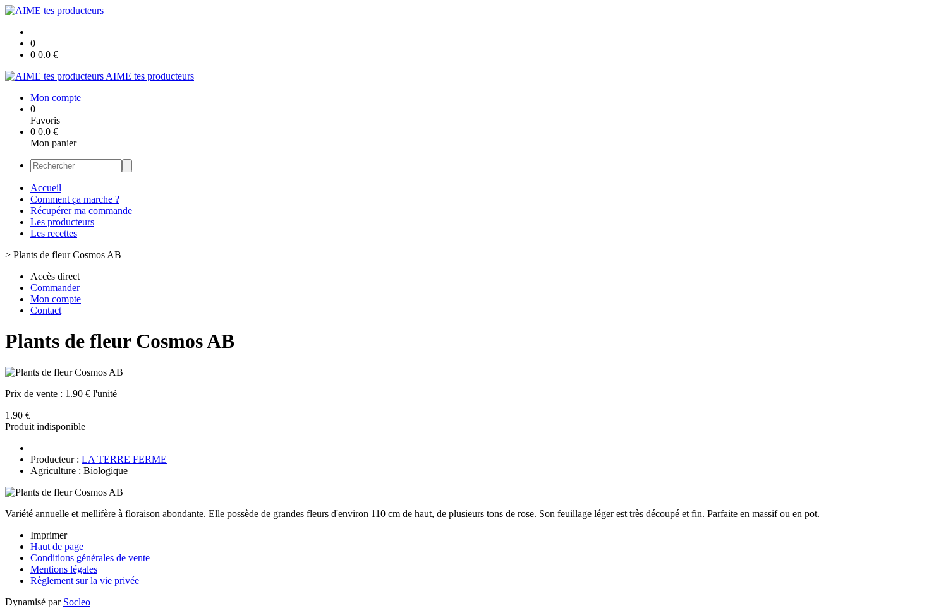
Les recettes (53, 233)
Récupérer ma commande (81, 210)
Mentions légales (63, 569)
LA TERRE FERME (124, 459)
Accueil (45, 187)
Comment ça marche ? (74, 199)
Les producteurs (62, 222)
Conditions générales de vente (90, 557)
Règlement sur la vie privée (84, 580)
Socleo (76, 602)
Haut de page (56, 546)
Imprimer (48, 535)
